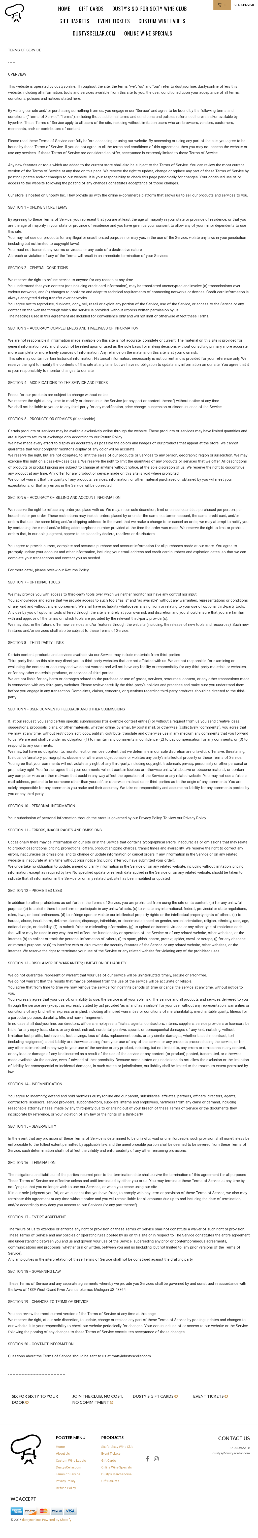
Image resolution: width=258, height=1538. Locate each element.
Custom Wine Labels (162, 21)
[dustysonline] (23, 13)
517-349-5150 (244, 5)
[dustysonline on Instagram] (156, 1459)
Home (64, 8)
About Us (63, 1453)
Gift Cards (91, 8)
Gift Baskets (74, 21)
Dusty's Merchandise (116, 1474)
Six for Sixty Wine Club (117, 1447)
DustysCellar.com (94, 33)
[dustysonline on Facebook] (148, 1459)
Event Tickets (114, 21)
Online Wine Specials (148, 33)
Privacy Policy (65, 1481)
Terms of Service (68, 1474)
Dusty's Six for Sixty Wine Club (149, 8)
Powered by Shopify (56, 1520)
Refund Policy (66, 1488)
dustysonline (31, 1520)
